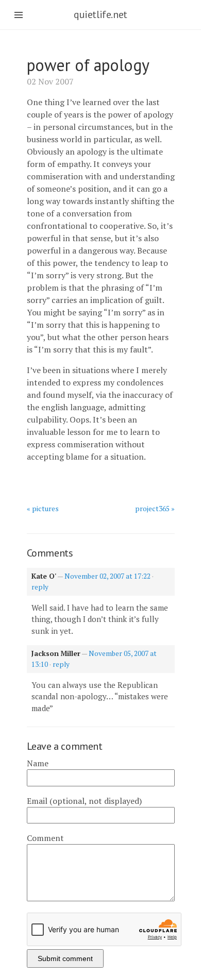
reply (39, 587)
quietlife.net (100, 14)
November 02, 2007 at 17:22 (107, 576)
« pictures (43, 508)
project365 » (155, 508)
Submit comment (65, 958)
